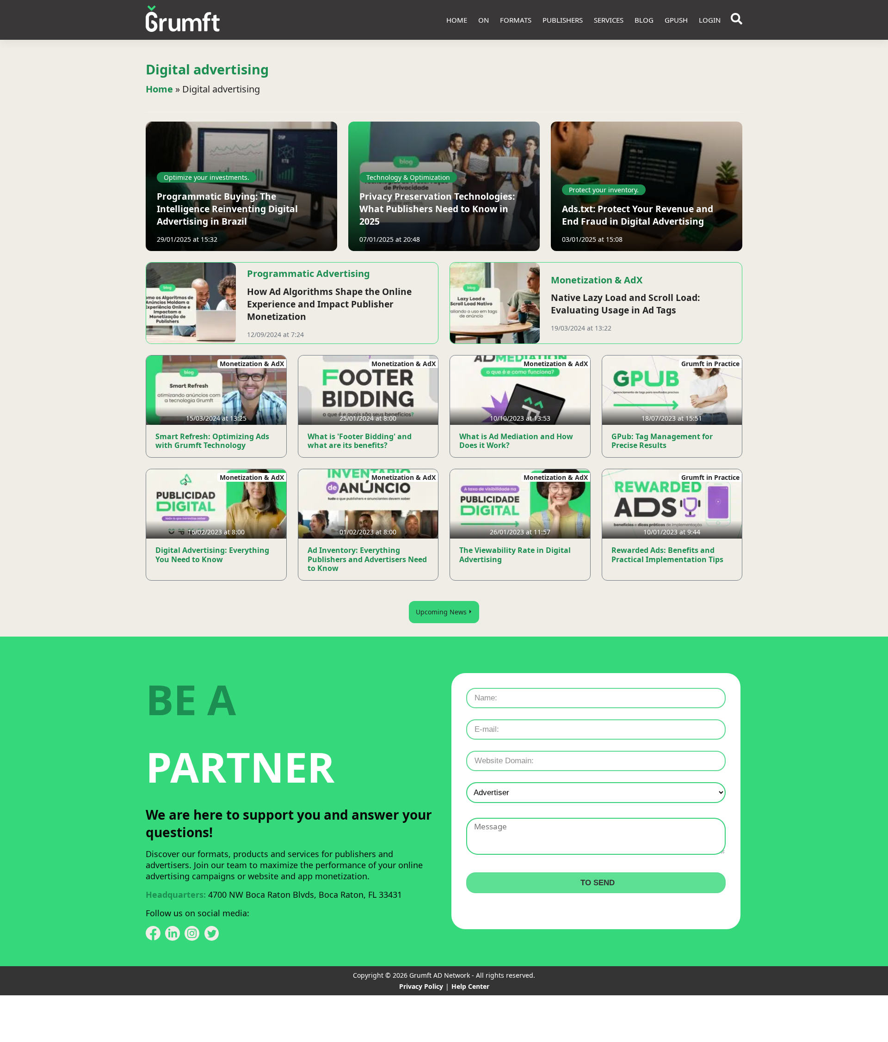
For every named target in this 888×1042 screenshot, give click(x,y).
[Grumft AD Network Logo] (183, 20)
